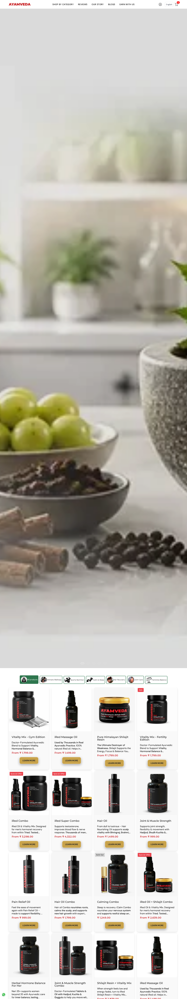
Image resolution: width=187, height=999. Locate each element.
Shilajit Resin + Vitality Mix (114, 983)
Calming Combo (108, 902)
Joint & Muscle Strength (155, 821)
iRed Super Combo (66, 821)
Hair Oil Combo (64, 902)
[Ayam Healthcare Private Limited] (20, 4)
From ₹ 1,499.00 (65, 753)
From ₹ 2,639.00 (150, 917)
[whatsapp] (3, 996)
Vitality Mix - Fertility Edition (153, 738)
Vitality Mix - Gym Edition (28, 737)
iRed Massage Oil (65, 737)
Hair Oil (102, 821)
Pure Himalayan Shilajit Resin (112, 738)
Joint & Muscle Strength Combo (70, 984)
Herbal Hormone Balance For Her (28, 984)
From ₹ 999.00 (149, 836)
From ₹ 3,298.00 (22, 836)
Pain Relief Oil (21, 902)
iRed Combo (20, 821)
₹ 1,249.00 (103, 917)
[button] (63, 4)
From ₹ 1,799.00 (22, 753)
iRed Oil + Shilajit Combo (156, 902)
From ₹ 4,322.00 (65, 836)
